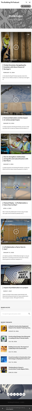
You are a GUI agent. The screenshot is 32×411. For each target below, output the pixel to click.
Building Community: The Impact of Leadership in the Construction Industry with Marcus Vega (18, 347)
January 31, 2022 (8, 252)
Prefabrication (8, 197)
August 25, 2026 (14, 331)
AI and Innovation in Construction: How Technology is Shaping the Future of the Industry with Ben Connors (20, 358)
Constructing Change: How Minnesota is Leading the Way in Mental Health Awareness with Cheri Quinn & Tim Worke (19, 337)
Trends (6, 112)
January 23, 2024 (8, 123)
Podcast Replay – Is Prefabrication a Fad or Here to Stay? (15, 204)
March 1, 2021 (7, 291)
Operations (6, 267)
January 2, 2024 (8, 164)
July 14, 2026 (13, 362)
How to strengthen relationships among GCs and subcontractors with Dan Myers (16, 159)
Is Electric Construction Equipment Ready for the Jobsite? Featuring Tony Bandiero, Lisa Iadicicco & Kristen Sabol (20, 327)
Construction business (11, 60)
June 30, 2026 (13, 372)
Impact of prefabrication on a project (16, 288)
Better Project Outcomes (8, 221)
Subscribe (26, 6)
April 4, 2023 (7, 208)
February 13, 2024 (9, 72)
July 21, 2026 (13, 352)
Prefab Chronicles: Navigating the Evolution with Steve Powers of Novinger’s (15, 67)
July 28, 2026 (13, 341)
